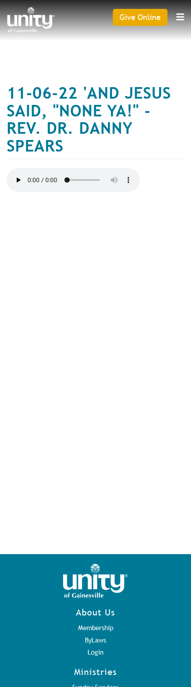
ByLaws (95, 639)
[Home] (31, 20)
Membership (95, 627)
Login (95, 651)
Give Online (140, 17)
